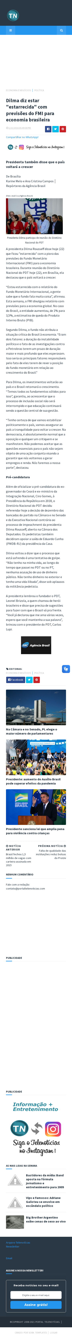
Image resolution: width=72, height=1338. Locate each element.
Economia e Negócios (18, 90)
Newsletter (12, 1246)
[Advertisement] (36, 63)
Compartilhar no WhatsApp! (22, 137)
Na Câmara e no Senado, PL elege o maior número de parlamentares (31, 731)
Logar (53, 1332)
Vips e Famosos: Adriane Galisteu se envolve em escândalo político (43, 1202)
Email (9, 1258)
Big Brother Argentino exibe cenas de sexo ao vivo (46, 1219)
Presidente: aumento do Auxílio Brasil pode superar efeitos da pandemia (33, 781)
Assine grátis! (36, 1305)
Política (39, 90)
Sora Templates (38, 1332)
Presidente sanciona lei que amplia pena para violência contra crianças (35, 831)
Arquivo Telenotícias (18, 1242)
